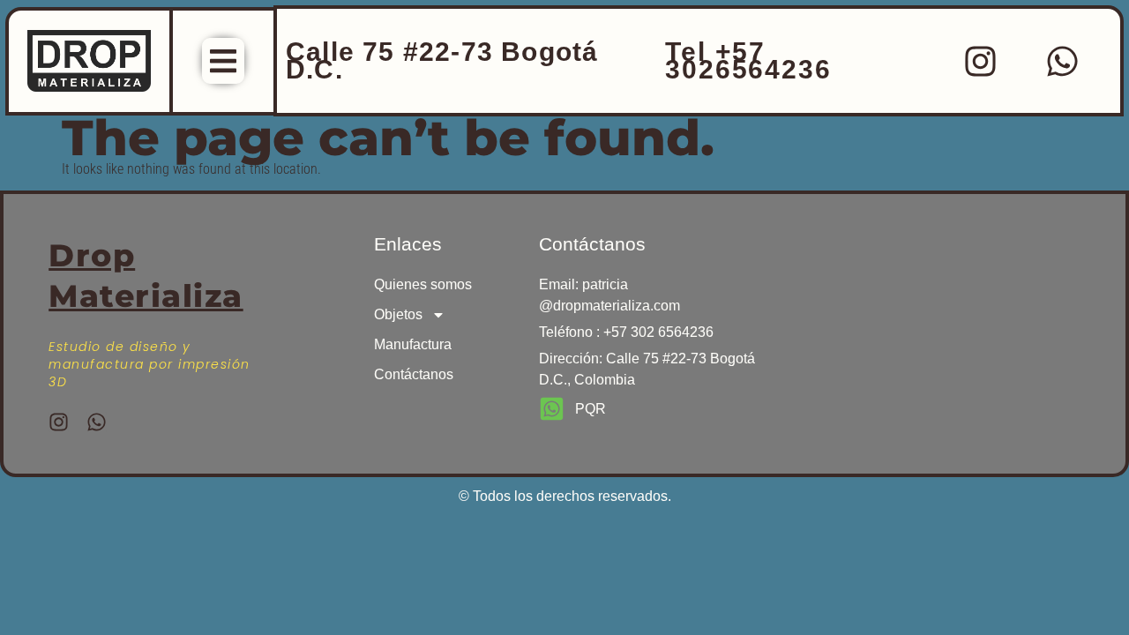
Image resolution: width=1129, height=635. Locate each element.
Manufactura (413, 344)
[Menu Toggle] (223, 61)
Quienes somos (423, 284)
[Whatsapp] (1062, 60)
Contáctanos (413, 374)
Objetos (398, 314)
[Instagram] (980, 60)
